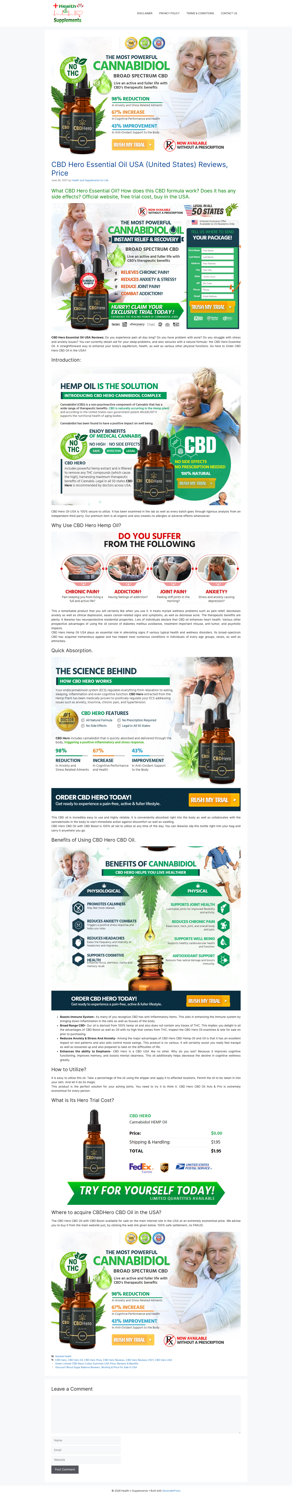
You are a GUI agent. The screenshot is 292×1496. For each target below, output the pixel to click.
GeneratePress (171, 1490)
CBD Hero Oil (75, 1359)
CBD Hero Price (93, 1359)
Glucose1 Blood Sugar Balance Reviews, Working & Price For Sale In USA (96, 1367)
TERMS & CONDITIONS (200, 13)
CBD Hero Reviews (114, 1359)
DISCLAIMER (144, 13)
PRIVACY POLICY (169, 13)
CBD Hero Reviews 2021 (140, 1359)
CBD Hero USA (163, 1359)
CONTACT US (229, 13)
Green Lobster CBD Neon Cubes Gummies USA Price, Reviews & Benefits (96, 1363)
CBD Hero (61, 1359)
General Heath (63, 1356)
